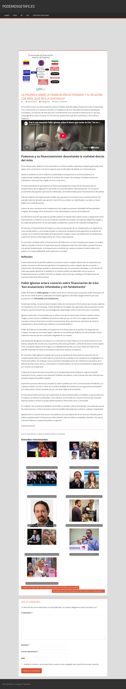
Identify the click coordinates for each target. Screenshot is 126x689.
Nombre (25, 645)
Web (23, 658)
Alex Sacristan (32, 102)
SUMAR (6, 15)
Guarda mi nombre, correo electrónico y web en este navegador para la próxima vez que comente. (61, 664)
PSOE (15, 15)
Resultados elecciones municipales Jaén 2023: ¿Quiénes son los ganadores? (78, 591)
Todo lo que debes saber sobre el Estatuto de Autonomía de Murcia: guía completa (50, 587)
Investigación (45, 102)
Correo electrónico (29, 651)
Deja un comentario (60, 102)
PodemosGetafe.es (18, 6)
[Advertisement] (63, 33)
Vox (27, 15)
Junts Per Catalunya (41, 15)
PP (21, 15)
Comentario (26, 613)
